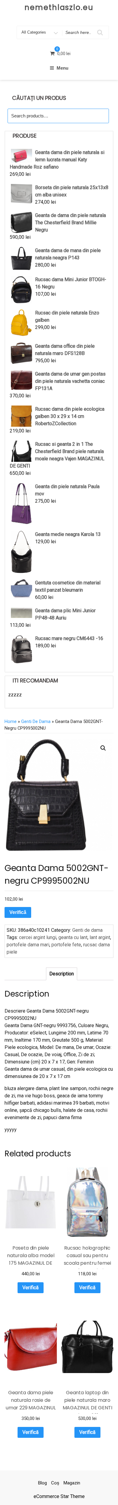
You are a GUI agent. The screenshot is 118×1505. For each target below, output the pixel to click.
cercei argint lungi (37, 937)
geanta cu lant (72, 937)
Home (11, 721)
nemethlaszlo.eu (59, 7)
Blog (42, 1483)
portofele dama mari (28, 945)
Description (61, 974)
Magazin (72, 1483)
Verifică (17, 912)
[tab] (61, 974)
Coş (55, 1483)
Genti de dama (36, 721)
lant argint (100, 937)
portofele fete (66, 945)
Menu (62, 68)
